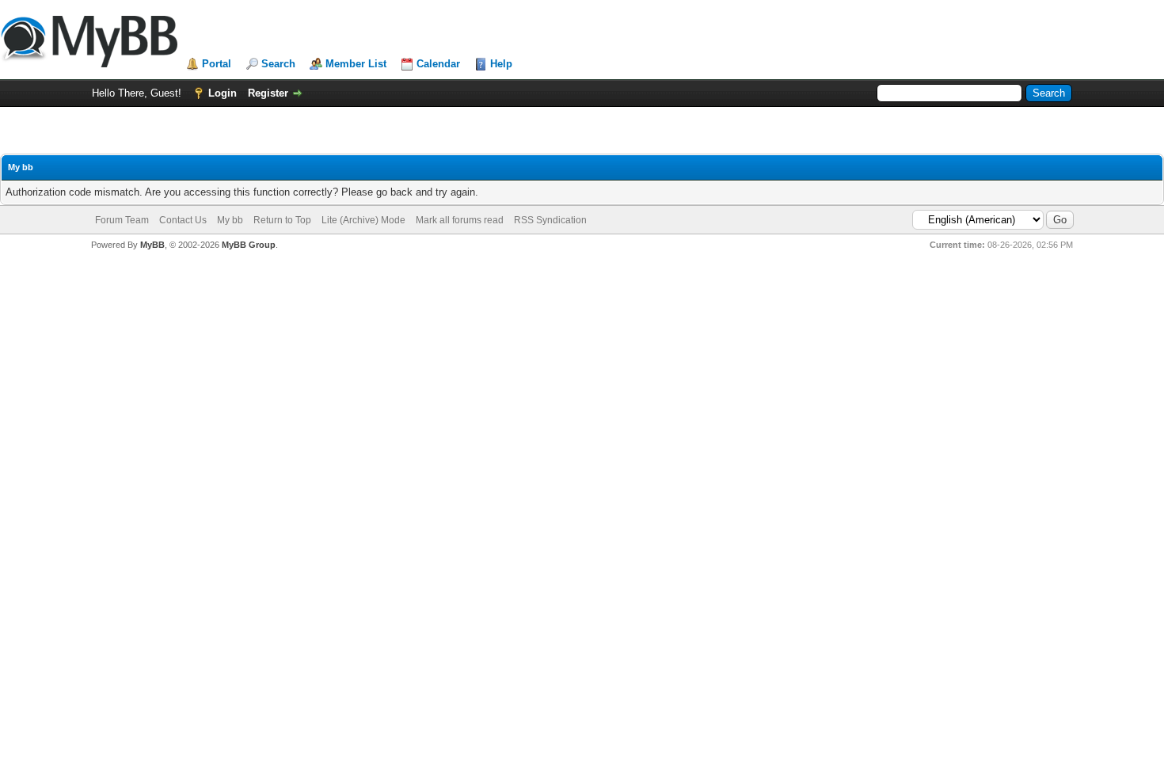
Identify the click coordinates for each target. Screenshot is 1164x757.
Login (222, 93)
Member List (355, 64)
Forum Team (122, 220)
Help (501, 64)
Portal (216, 64)
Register (268, 93)
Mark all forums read (460, 220)
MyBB (152, 244)
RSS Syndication (550, 220)
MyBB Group (249, 244)
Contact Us (183, 220)
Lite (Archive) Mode (363, 220)
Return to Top (282, 220)
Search (278, 64)
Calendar (438, 64)
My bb (230, 220)
